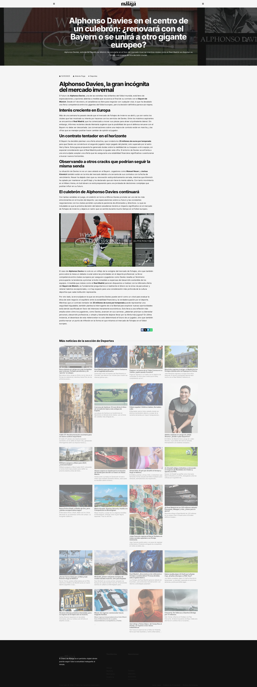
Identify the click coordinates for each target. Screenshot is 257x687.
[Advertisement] (180, 89)
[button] (54, 4)
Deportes (93, 76)
